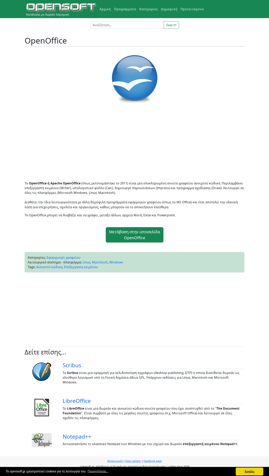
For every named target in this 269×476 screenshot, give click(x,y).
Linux (86, 262)
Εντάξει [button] (249, 471)
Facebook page (153, 461)
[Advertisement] (134, 143)
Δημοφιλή (169, 9)
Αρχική (105, 9)
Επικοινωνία (115, 461)
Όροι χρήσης (133, 461)
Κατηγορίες (148, 9)
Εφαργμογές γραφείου (63, 257)
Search (171, 25)
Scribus (72, 365)
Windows (116, 262)
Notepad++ (77, 436)
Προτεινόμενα (192, 9)
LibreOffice (77, 400)
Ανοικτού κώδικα (49, 267)
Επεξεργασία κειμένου (81, 267)
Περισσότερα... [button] (98, 471)
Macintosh (100, 262)
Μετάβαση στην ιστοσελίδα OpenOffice (134, 234)
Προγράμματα (125, 9)
